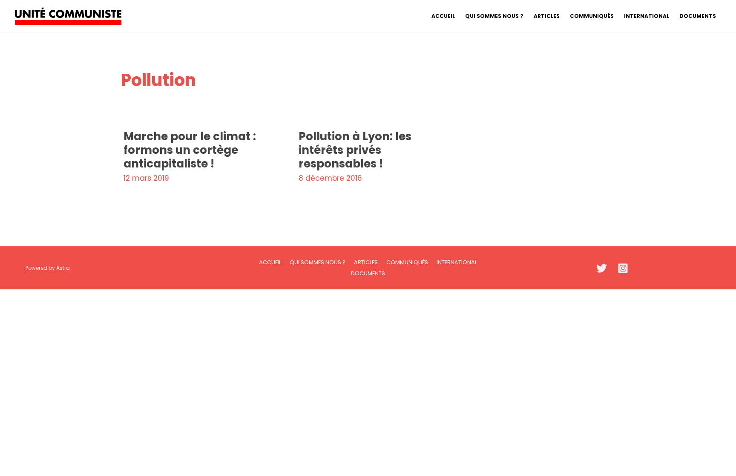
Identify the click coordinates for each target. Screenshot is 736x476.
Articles (366, 262)
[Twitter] (601, 268)
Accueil (270, 262)
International (457, 262)
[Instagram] (623, 268)
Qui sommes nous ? (317, 262)
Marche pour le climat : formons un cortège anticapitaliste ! (190, 150)
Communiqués (407, 262)
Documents (368, 273)
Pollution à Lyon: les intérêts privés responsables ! (355, 150)
